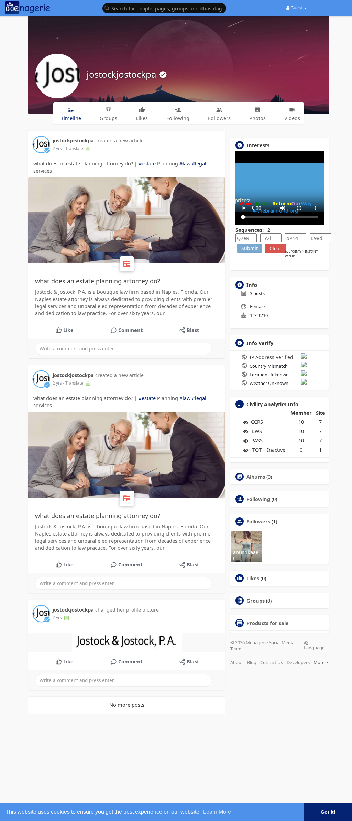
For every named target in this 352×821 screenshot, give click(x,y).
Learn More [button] (217, 812)
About (236, 662)
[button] (166, 7)
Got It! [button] (328, 812)
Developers (298, 662)
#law (184, 163)
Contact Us (271, 662)
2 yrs (57, 148)
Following (258, 499)
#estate (147, 163)
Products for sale (267, 623)
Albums (255, 476)
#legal (199, 163)
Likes (252, 578)
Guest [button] (296, 7)
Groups (255, 600)
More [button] (320, 662)
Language (314, 647)
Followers (258, 521)
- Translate (73, 148)
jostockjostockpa (123, 74)
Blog (251, 662)
